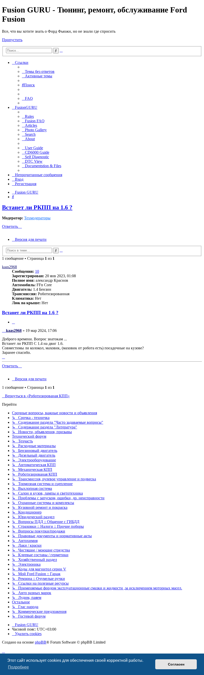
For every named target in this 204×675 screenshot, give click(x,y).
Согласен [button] (176, 664)
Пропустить (12, 40)
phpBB (40, 642)
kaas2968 (9, 267)
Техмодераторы (37, 218)
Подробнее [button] (18, 667)
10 (37, 271)
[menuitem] (38, 71)
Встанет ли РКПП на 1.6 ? (37, 207)
